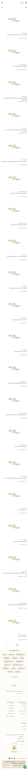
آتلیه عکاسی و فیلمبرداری (9, 661)
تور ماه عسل (14, 668)
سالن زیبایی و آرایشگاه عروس (18, 665)
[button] (26, 3)
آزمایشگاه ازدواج (7, 658)
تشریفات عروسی (8, 665)
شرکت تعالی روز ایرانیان (9, 762)
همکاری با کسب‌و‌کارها (10, 716)
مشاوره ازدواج (11, 654)
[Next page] (7, 645)
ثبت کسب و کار (23, 713)
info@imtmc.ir (19, 741)
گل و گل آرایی (17, 671)
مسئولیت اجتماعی (10, 713)
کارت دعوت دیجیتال (22, 711)
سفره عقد (5, 654)
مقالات (25, 708)
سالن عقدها (24, 705)
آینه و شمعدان (15, 658)
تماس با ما (24, 726)
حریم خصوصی (11, 711)
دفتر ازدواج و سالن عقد (21, 654)
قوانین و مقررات (11, 708)
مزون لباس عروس (22, 668)
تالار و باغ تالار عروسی (19, 661)
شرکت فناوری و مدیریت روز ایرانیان (18, 763)
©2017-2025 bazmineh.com (19, 766)
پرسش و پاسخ (11, 705)
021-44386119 (19, 739)
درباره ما (24, 729)
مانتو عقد (22, 658)
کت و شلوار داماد (6, 668)
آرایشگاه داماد (10, 671)
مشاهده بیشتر (15, 677)
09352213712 (19, 694)
